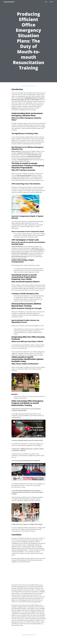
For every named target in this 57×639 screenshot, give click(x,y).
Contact (51, 1)
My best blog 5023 (9, 2)
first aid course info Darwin (24, 175)
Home (46, 1)
